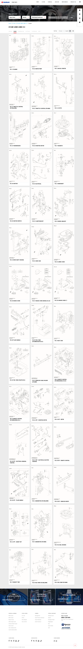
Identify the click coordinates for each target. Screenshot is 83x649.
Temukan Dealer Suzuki (13, 623)
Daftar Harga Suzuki (12, 621)
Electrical (28, 31)
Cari (71, 17)
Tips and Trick (24, 621)
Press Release (24, 619)
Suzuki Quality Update (13, 629)
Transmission (21, 31)
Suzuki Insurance (38, 621)
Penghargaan (50, 621)
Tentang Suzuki (51, 615)
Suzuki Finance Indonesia (39, 617)
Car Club (23, 615)
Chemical (50, 2)
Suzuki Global (50, 625)
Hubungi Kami (37, 615)
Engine (15, 31)
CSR (49, 627)
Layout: (66, 31)
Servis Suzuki (11, 625)
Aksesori (57, 2)
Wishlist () (73, 2)
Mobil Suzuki (11, 615)
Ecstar (43, 2)
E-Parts (14, 23)
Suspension (34, 31)
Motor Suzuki (11, 617)
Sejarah (49, 617)
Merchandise (65, 2)
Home (10, 23)
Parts (37, 2)
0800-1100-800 (65, 617)
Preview (10, 31)
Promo (23, 617)
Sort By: (55, 31)
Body (39, 31)
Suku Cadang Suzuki (12, 627)
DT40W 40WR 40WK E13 (22, 23)
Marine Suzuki (11, 619)
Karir (49, 623)
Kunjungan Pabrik (51, 619)
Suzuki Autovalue (38, 619)
